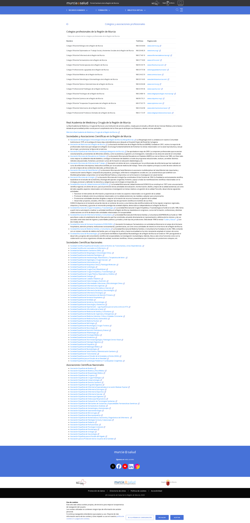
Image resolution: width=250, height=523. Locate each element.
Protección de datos (96, 491)
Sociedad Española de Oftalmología (83, 333)
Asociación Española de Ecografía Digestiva (86, 385)
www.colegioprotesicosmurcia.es (159, 113)
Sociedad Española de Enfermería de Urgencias (87, 286)
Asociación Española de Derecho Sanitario (85, 382)
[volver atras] (67, 24)
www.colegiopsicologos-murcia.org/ (160, 94)
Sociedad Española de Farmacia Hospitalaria (86, 297)
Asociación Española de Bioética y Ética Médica (87, 371)
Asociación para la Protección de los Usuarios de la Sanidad (92, 439)
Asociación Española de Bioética (82, 368)
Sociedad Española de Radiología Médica (85, 347)
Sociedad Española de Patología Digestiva (85, 342)
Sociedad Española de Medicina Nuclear (85, 321)
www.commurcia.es (154, 74)
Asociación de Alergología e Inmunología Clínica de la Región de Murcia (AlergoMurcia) (102, 140)
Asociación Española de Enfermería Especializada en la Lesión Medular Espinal (99, 387)
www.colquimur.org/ (154, 98)
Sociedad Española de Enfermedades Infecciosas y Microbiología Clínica (96, 283)
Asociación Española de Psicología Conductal (86, 427)
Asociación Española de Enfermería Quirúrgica (87, 389)
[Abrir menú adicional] (181, 9)
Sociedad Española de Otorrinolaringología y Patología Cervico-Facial (95, 340)
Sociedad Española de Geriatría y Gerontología (87, 302)
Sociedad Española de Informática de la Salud (87, 309)
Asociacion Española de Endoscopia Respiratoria (88, 399)
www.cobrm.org (153, 46)
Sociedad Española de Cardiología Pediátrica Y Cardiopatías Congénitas (96, 361)
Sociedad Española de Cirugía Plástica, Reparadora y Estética (92, 274)
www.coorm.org (153, 84)
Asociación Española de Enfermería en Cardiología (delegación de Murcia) (97, 151)
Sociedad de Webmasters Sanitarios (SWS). (86, 250)
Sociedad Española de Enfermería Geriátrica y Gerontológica (92, 290)
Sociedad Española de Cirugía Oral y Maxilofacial (88, 269)
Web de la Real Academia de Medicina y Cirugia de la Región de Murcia (92, 132)
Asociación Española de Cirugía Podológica (86, 378)
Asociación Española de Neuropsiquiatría (85, 415)
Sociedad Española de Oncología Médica (85, 335)
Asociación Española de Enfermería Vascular (86, 394)
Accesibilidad (156, 491)
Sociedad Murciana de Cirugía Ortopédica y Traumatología (91, 208)
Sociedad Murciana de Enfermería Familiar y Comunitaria (91, 215)
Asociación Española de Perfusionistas (84, 425)
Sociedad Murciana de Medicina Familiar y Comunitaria (90, 229)
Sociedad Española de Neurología (82, 328)
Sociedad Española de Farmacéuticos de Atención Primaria (91, 295)
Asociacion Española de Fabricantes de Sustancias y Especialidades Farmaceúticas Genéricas (104, 403)
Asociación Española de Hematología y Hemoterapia (89, 408)
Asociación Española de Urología (82, 432)
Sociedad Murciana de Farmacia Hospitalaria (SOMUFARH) (91, 224)
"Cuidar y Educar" (170, 219)
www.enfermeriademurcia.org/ (158, 55)
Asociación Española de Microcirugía (83, 413)
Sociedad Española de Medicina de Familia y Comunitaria (91, 311)
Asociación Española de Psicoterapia (83, 429)
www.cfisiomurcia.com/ (155, 65)
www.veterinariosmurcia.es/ (157, 108)
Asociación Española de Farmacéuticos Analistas (88, 406)
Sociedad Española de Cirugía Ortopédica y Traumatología (91, 272)
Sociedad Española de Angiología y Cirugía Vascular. (89, 260)
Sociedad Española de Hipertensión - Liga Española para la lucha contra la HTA (99, 307)
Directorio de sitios (118, 491)
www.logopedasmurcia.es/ (157, 70)
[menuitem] (81, 10)
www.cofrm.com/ (153, 60)
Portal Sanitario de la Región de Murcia (104, 3)
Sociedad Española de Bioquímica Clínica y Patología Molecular (93, 265)
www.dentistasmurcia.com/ (157, 79)
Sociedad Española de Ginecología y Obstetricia (87, 304)
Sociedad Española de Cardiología (82, 267)
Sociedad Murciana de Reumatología (83, 234)
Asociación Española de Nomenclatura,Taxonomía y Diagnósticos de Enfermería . (100, 418)
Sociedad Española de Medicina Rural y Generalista (89, 318)
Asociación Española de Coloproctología (85, 380)
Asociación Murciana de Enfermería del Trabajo (87, 163)
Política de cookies (138, 491)
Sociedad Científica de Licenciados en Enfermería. (88, 248)
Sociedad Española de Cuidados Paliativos (85, 279)
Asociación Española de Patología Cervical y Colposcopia (91, 420)
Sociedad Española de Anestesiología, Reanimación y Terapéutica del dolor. (97, 257)
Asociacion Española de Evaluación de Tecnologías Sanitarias (92, 401)
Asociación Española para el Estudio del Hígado (87, 436)
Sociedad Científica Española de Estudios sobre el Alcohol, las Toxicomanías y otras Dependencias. (106, 246)
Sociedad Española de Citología (81, 276)
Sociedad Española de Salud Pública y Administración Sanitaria (93, 351)
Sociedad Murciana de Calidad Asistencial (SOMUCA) (89, 184)
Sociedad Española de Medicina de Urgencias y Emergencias (92, 314)
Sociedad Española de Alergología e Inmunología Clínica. (91, 253)
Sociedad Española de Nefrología (82, 323)
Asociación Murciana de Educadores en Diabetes (88, 156)
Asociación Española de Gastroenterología (86, 410)
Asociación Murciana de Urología (82, 177)
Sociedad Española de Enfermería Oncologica (87, 293)
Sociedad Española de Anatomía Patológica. (86, 255)
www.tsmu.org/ (153, 50)
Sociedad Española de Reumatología (83, 349)
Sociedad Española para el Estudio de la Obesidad (88, 358)
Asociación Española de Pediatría (82, 422)
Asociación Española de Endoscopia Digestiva (87, 396)
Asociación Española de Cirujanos (82, 375)
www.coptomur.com (154, 103)
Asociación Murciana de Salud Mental (84, 170)
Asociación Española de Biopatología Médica (86, 373)
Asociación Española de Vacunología (83, 434)
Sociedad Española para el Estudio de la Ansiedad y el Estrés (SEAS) (94, 356)
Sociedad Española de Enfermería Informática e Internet (91, 288)
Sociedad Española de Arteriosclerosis (84, 262)
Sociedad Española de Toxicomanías (83, 354)
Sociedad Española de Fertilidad (82, 300)
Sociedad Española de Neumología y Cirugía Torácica (89, 326)
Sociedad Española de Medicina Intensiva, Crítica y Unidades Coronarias (96, 316)
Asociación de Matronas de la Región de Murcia (87, 144)
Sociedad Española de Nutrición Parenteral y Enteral (89, 330)
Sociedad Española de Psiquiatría (82, 344)
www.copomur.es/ (154, 89)
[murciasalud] (125, 452)
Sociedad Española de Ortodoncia (82, 337)
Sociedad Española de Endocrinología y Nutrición (88, 281)
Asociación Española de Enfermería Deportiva (87, 392)
